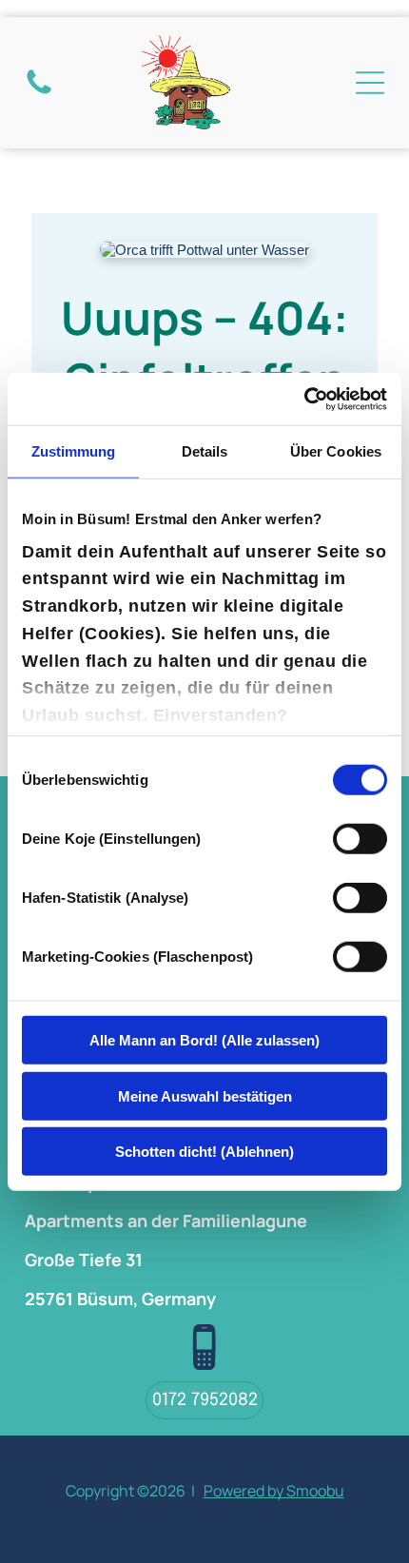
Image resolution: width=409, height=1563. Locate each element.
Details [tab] (205, 451)
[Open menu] (370, 82)
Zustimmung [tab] (73, 451)
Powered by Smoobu (274, 1490)
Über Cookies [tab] (335, 451)
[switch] (360, 839)
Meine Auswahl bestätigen (205, 1095)
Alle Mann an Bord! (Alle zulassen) (204, 1040)
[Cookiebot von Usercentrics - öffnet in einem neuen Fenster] (304, 398)
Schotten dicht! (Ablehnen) (204, 1151)
